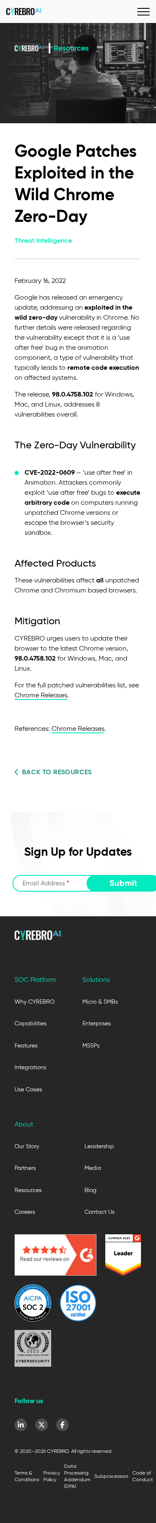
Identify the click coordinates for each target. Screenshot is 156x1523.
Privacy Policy (51, 1476)
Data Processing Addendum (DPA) (77, 1476)
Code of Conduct (142, 1476)
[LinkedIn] (21, 1425)
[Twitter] (41, 1425)
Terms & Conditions (27, 1476)
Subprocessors (111, 1476)
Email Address (45, 883)
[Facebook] (62, 1425)
